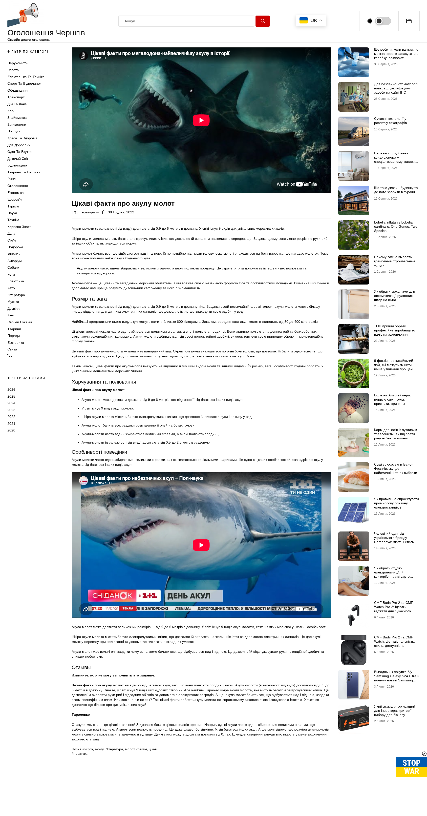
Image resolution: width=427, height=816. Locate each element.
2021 (11, 424)
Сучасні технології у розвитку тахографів (390, 121)
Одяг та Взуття (19, 152)
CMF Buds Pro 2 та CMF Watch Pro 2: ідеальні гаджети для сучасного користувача (393, 609)
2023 (11, 410)
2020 (11, 430)
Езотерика (15, 343)
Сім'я (11, 240)
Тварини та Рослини (24, 172)
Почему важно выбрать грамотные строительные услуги (394, 261)
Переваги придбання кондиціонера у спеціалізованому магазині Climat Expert (395, 159)
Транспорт (15, 97)
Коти (11, 274)
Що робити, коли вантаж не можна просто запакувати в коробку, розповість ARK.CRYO (396, 55)
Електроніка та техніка (25, 77)
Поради (13, 336)
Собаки (13, 267)
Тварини (14, 329)
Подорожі (15, 247)
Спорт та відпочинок (24, 83)
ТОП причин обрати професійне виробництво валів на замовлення (394, 330)
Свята (12, 349)
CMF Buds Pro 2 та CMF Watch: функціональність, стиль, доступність (394, 641)
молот (129, 749)
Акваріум (14, 261)
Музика (13, 302)
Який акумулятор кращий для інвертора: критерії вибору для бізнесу (394, 710)
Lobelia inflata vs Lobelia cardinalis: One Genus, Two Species (395, 226)
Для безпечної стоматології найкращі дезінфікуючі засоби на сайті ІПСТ (396, 88)
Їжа (10, 356)
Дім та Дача (17, 104)
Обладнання (17, 90)
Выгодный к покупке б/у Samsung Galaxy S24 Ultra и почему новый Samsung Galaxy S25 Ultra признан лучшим (396, 680)
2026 (11, 389)
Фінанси (14, 254)
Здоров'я (14, 199)
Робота (13, 70)
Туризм (13, 206)
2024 (11, 403)
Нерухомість (17, 63)
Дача (11, 233)
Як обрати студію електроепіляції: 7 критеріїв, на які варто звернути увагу (392, 574)
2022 (11, 417)
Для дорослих (18, 145)
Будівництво (17, 165)
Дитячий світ (17, 159)
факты (141, 749)
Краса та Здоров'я (22, 138)
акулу (99, 749)
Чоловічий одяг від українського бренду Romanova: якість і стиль (394, 537)
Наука (12, 213)
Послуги (14, 131)
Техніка (13, 220)
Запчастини (16, 124)
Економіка (15, 193)
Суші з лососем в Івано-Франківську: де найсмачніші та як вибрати (395, 468)
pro (90, 749)
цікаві (153, 749)
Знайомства (17, 118)
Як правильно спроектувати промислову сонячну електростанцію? (396, 503)
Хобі (10, 111)
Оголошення (17, 186)
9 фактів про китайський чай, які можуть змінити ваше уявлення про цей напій (393, 367)
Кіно (10, 315)
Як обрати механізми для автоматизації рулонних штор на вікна (394, 295)
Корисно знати (19, 227)
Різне (11, 179)
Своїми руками (19, 322)
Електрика (15, 281)
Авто (11, 288)
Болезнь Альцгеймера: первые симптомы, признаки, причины (392, 399)
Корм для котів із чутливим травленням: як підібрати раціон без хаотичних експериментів (395, 436)
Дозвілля (14, 308)
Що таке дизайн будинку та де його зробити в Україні (396, 190)
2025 (11, 396)
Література (16, 295)
